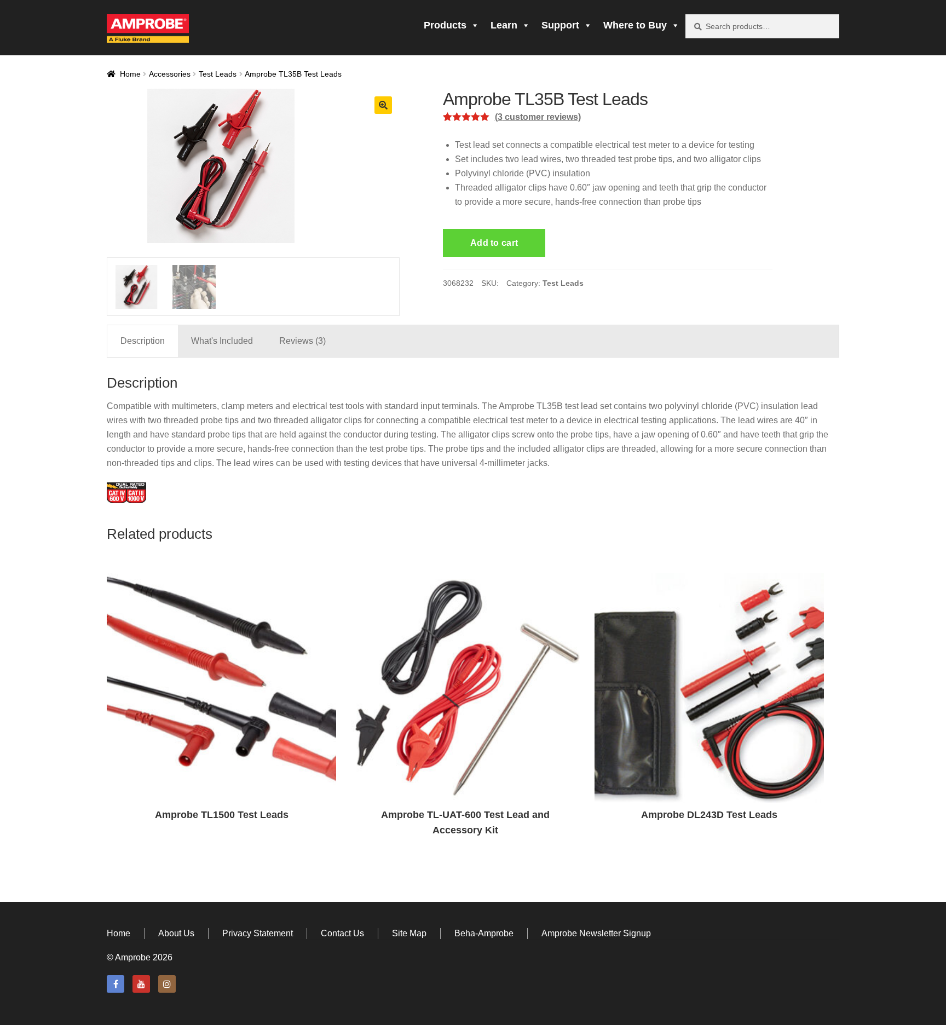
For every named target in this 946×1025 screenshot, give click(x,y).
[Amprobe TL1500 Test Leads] (221, 688)
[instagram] (167, 984)
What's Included (222, 340)
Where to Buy (635, 25)
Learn (504, 25)
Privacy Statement (257, 933)
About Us (176, 933)
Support (560, 25)
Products (445, 25)
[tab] (142, 341)
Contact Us (342, 933)
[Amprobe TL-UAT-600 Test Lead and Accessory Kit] (465, 688)
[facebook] (115, 984)
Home (130, 74)
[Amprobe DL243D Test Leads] (709, 688)
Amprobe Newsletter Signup (596, 933)
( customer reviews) (538, 117)
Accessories (170, 74)
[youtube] (141, 984)
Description (142, 340)
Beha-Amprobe (484, 933)
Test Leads (217, 74)
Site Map (409, 933)
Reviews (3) (302, 340)
